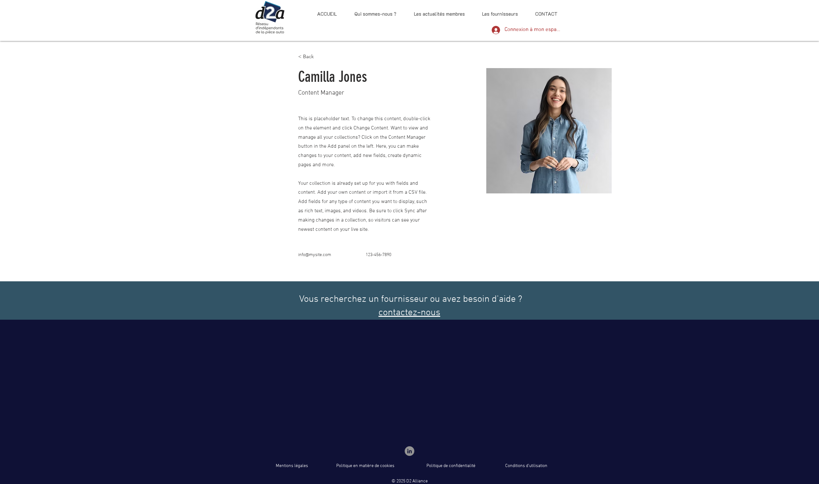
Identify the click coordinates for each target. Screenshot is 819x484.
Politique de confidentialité (450, 466)
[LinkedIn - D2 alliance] (409, 451)
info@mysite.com (314, 255)
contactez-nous (409, 313)
